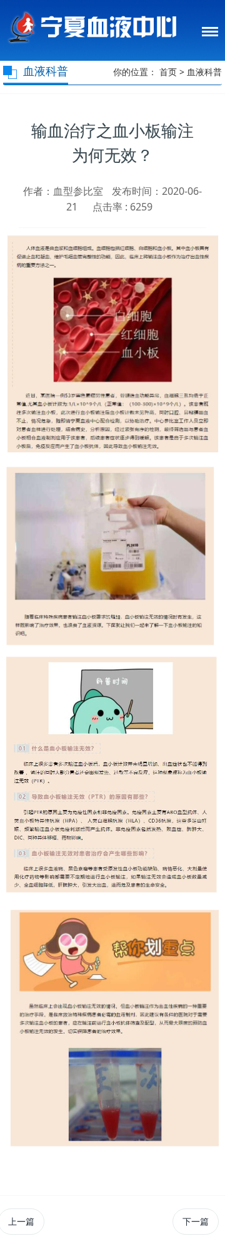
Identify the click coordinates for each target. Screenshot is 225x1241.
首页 (168, 72)
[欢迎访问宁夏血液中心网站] (91, 26)
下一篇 (195, 1221)
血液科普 (204, 72)
